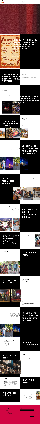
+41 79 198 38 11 (8, 412)
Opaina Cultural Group (28, 237)
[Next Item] (26, 133)
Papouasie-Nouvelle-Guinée (9, 382)
